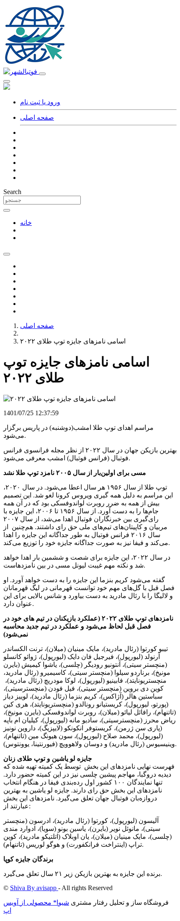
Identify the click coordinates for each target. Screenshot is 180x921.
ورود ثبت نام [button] (40, 102)
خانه (26, 222)
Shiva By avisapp (34, 887)
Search (12, 191)
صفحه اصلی (37, 117)
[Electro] (21, 71)
